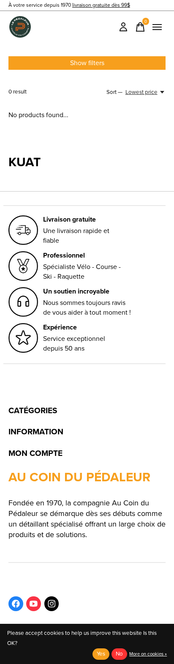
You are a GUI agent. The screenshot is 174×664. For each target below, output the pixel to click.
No (119, 654)
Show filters (87, 63)
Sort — (114, 92)
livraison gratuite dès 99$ (101, 5)
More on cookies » (148, 653)
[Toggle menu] (157, 27)
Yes (101, 654)
